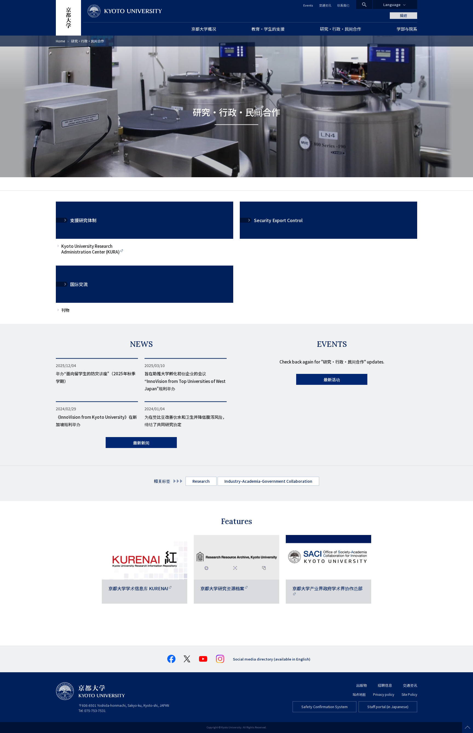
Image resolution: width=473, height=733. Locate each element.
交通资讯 (325, 5)
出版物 (361, 685)
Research (201, 481)
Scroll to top (467, 727)
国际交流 (79, 284)
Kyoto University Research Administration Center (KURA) (90, 249)
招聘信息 (385, 685)
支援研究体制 (83, 220)
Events (308, 5)
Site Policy (409, 694)
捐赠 (403, 15)
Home (60, 41)
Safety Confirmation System (324, 706)
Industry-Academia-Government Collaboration (268, 481)
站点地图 (359, 694)
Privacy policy (383, 694)
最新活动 (332, 379)
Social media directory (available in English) (271, 659)
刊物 (65, 310)
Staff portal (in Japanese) (387, 706)
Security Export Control (278, 220)
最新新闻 (141, 443)
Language (391, 4)
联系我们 (343, 5)
